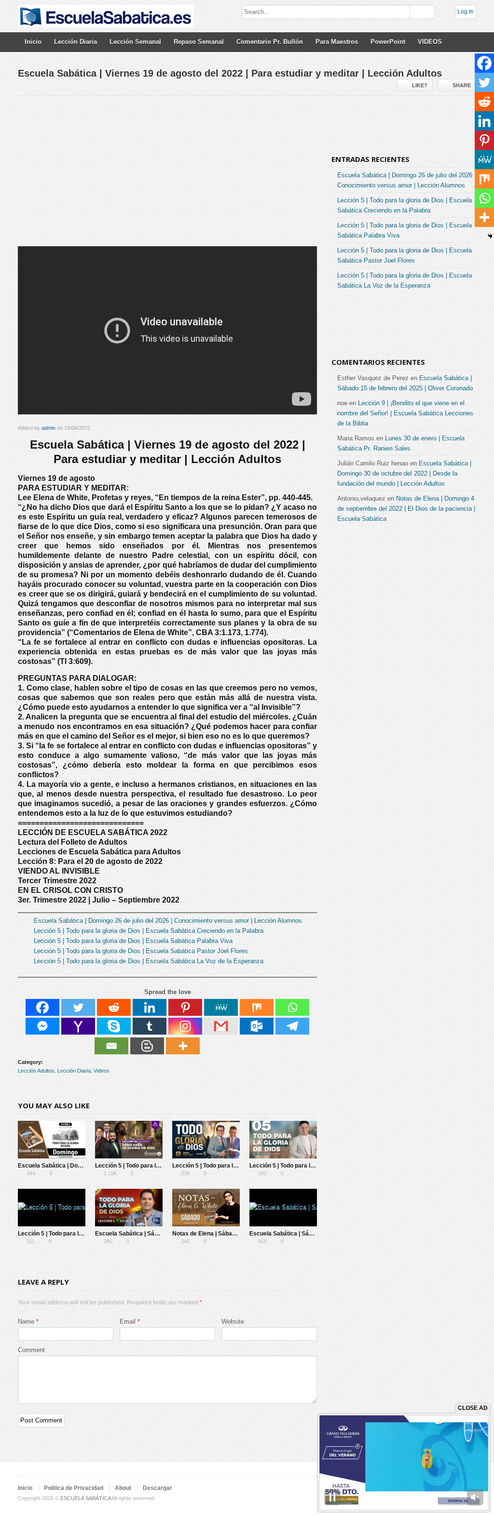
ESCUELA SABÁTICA (85, 1498)
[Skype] (114, 1026)
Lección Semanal (135, 41)
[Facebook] (42, 1007)
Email (128, 1321)
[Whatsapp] (292, 1007)
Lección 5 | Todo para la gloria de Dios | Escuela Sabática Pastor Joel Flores (141, 951)
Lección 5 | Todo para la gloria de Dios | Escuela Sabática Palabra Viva (133, 940)
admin (48, 428)
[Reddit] (114, 1007)
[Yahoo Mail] (78, 1026)
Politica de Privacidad (73, 1488)
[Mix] (257, 1007)
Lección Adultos (36, 1071)
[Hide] (490, 236)
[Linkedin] (149, 1007)
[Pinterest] (185, 1007)
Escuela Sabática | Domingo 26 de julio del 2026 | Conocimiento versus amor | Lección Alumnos (168, 920)
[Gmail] (221, 1026)
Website (232, 1321)
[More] (183, 1045)
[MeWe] (221, 1007)
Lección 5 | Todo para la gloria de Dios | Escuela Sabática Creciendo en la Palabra (148, 930)
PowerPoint (387, 41)
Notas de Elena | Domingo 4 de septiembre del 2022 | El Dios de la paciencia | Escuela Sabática (406, 508)
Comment (31, 1350)
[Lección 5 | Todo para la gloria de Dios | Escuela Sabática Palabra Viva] (206, 1140)
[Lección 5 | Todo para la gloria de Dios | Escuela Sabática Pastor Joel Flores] (283, 1140)
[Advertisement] (167, 174)
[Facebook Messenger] (42, 1026)
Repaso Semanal (199, 41)
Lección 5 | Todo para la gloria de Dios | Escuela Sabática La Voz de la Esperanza (148, 961)
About (123, 1488)
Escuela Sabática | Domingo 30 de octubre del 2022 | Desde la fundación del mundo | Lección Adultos (404, 473)
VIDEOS (430, 41)
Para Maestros (337, 41)
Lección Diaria (75, 41)
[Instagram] (185, 1026)
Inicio (33, 41)
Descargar (157, 1488)
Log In (465, 11)
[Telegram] (292, 1026)
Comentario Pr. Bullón (269, 41)
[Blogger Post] (147, 1045)
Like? (419, 85)
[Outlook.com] (257, 1026)
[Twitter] (78, 1007)
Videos (102, 1071)
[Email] (111, 1045)
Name (26, 1321)
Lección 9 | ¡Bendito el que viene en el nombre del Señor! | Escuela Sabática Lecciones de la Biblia (405, 413)
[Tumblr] (149, 1026)
